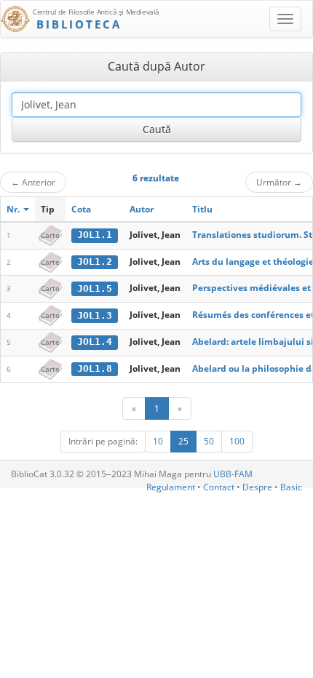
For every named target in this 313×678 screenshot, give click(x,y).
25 (183, 441)
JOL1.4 (94, 341)
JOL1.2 (94, 261)
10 (158, 441)
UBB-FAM (233, 474)
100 (237, 441)
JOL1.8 (94, 368)
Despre (257, 487)
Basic (291, 487)
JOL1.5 (94, 288)
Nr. (14, 209)
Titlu (202, 209)
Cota (81, 209)
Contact (218, 487)
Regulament (170, 487)
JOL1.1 (94, 234)
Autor (142, 209)
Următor (279, 182)
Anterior (33, 182)
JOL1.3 (94, 315)
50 (209, 441)
